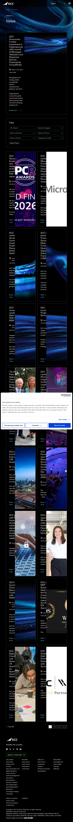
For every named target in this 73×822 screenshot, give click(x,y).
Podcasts (56, 766)
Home (8, 9)
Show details (62, 419)
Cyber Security (10, 773)
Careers (40, 766)
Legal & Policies (11, 798)
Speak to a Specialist (15, 755)
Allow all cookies (59, 425)
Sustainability (42, 771)
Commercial (25, 769)
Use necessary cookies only (13, 425)
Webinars (56, 769)
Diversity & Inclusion (44, 769)
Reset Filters (14, 143)
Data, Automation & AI (13, 769)
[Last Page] (65, 726)
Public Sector (26, 762)
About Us (41, 759)
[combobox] (48, 128)
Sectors (25, 759)
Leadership (41, 764)
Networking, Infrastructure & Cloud (10, 764)
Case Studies (57, 764)
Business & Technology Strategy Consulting (12, 791)
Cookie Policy (10, 805)
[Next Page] (61, 726)
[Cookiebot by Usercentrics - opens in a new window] (62, 395)
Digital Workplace (11, 771)
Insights (15, 9)
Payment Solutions (11, 782)
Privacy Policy (10, 800)
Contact (25, 798)
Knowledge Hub (58, 762)
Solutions (9, 759)
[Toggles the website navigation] (69, 3)
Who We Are (41, 762)
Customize (35, 425)
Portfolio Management (13, 775)
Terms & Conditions (12, 803)
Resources (57, 759)
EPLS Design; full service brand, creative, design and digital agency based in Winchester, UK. (28, 818)
